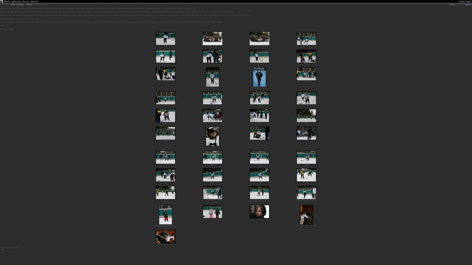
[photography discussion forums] (26, 3)
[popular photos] (249, 3)
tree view (452, 5)
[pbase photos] (5, 3)
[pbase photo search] (34, 3)
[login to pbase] (468, 3)
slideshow (468, 5)
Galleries (29, 5)
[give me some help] (462, 3)
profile (13, 5)
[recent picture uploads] (16, 3)
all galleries (20, 5)
